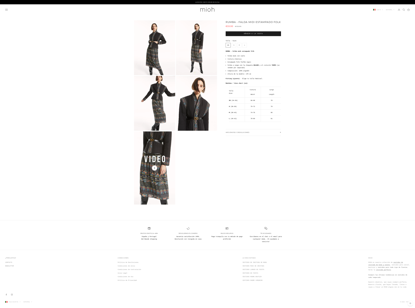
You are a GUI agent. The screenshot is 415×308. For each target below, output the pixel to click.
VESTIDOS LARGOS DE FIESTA (253, 269)
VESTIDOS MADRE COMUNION (252, 280)
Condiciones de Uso (125, 277)
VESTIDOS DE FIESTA (250, 273)
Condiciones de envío (126, 266)
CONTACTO (8, 262)
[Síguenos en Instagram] (12, 295)
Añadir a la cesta (253, 33)
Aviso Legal (122, 273)
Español (389, 9)
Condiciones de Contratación (129, 269)
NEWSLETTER (9, 266)
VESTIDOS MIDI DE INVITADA (253, 266)
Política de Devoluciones (128, 262)
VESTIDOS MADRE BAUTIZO (252, 277)
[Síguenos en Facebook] (6, 295)
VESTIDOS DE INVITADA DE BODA (255, 262)
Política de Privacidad (127, 280)
